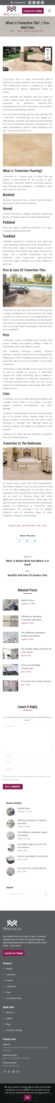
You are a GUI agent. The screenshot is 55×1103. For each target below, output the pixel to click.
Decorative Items (14, 998)
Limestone (11, 986)
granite (32, 372)
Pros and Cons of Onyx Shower (36, 681)
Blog (7, 50)
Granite (9, 980)
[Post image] (10, 605)
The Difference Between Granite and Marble (33, 634)
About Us (10, 1012)
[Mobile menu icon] (49, 11)
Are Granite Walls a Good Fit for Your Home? (36, 650)
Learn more (15, 945)
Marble (9, 968)
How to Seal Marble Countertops (30, 667)
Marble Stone (27, 600)
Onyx (8, 992)
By (28, 525)
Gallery (9, 1018)
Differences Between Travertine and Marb (31, 618)
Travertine (10, 974)
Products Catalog (14, 1030)
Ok (27, 1097)
